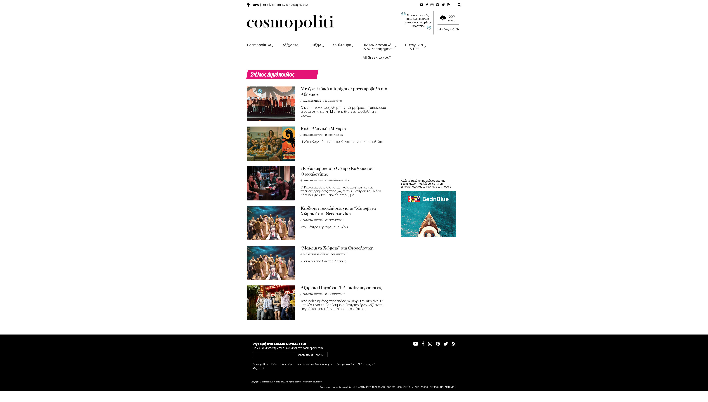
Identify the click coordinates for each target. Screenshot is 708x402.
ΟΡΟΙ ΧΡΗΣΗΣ (403, 387)
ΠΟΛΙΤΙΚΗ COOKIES (386, 387)
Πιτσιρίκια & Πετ (414, 47)
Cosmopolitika (259, 44)
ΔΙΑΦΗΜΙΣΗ (450, 387)
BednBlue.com (409, 183)
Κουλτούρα (341, 44)
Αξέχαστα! (291, 44)
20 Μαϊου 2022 (340, 254)
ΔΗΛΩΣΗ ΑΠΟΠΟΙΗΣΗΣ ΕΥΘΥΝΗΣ (427, 387)
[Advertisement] (428, 147)
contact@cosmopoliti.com (343, 387)
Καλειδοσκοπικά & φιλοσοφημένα (315, 364)
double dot (317, 381)
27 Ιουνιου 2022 (335, 220)
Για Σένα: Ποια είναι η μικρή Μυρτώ (285, 4)
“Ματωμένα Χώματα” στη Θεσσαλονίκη (337, 248)
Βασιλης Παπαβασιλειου (316, 254)
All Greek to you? (377, 57)
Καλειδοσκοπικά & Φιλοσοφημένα (378, 47)
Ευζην (316, 44)
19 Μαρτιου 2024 (335, 135)
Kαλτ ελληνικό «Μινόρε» (323, 129)
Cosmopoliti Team (313, 135)
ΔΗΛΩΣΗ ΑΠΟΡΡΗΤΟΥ (366, 387)
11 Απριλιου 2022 (336, 294)
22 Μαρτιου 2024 (333, 101)
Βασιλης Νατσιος (312, 101)
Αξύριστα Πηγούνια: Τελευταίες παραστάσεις (341, 288)
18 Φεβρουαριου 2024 (338, 180)
